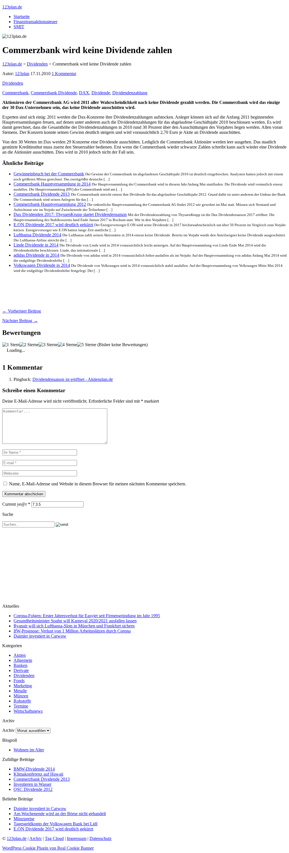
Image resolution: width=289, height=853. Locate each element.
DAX (84, 92)
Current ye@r (16, 504)
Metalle (20, 690)
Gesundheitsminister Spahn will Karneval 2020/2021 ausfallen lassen (75, 620)
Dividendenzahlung (129, 92)
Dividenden (12, 83)
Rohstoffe (22, 701)
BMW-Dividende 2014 (34, 769)
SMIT (19, 26)
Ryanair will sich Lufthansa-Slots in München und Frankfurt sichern (74, 625)
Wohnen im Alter (29, 749)
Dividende (100, 92)
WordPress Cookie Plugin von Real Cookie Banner (48, 848)
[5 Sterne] (86, 344)
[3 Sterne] (48, 344)
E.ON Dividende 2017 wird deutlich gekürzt (53, 224)
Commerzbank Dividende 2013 (42, 194)
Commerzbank (15, 92)
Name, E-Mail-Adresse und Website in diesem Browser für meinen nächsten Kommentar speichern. (97, 483)
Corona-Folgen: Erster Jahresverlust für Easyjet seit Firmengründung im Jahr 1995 (87, 615)
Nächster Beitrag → (20, 320)
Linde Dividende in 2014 (36, 245)
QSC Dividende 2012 (33, 789)
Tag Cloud (54, 838)
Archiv (8, 730)
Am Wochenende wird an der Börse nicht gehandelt (60, 813)
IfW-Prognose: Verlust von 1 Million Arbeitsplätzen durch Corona (72, 631)
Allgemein (23, 660)
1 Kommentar (64, 73)
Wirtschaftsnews (28, 711)
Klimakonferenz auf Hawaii (38, 774)
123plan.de (12, 7)
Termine (21, 706)
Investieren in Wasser (32, 784)
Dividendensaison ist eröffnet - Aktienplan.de (72, 379)
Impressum (76, 838)
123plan (22, 73)
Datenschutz (100, 838)
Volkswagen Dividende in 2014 (42, 265)
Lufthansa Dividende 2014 (37, 234)
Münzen (21, 695)
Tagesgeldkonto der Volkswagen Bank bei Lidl (55, 823)
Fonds (19, 680)
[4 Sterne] (67, 344)
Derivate (21, 670)
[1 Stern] (10, 344)
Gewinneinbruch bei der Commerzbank (49, 173)
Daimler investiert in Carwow (40, 636)
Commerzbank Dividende (54, 92)
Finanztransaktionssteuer (35, 21)
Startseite (22, 16)
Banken (20, 665)
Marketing (23, 685)
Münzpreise (24, 818)
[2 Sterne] (29, 344)
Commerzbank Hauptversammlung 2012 (50, 204)
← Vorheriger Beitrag (21, 311)
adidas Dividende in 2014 (36, 255)
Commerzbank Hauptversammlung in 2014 (52, 184)
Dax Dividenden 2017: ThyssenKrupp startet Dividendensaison (70, 214)
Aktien (20, 655)
